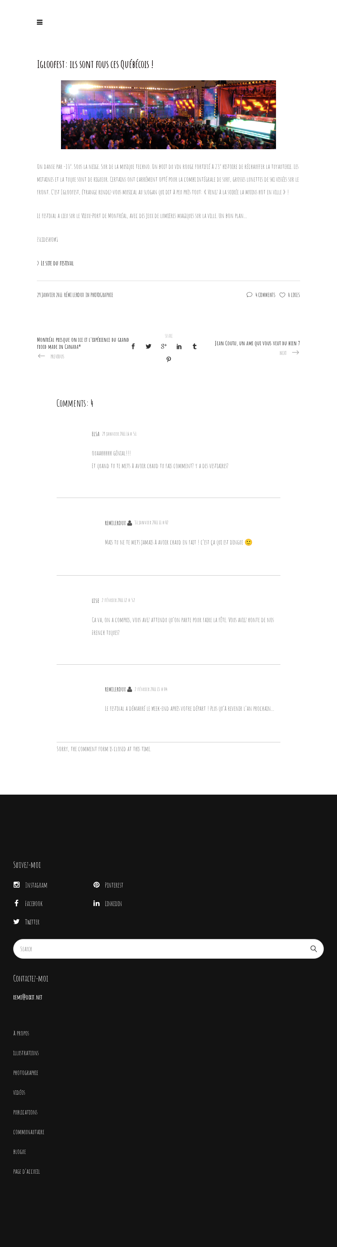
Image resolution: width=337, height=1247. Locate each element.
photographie (25, 1072)
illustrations (26, 1053)
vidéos (19, 1092)
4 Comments (265, 294)
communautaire (28, 1132)
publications (25, 1112)
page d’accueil (26, 1171)
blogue (19, 1151)
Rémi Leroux (74, 294)
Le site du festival (57, 263)
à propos (21, 1033)
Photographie (101, 294)
